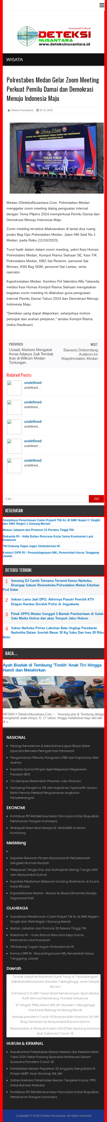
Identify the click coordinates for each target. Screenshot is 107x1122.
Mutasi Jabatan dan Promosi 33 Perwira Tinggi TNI (38, 530)
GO (96, 499)
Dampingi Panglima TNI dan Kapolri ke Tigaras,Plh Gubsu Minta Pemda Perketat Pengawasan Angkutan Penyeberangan (53, 793)
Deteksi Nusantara (53, 1116)
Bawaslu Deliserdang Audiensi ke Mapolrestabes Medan (79, 354)
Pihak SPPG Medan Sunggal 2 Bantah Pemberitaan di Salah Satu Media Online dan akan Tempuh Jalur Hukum (57, 616)
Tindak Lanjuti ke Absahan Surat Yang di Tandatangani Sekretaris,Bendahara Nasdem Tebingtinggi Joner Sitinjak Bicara (55, 981)
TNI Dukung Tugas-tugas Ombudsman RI (31, 546)
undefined (33, 382)
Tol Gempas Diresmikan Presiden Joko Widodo (45, 781)
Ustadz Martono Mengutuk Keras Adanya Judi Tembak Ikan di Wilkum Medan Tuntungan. (31, 356)
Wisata (14, 59)
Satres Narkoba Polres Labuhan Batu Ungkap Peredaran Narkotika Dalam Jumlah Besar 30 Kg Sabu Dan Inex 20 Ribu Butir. (53, 632)
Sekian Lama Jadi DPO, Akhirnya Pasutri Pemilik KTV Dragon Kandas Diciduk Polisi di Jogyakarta (52, 602)
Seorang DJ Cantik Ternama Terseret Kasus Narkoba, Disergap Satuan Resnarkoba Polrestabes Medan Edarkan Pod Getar (51, 585)
